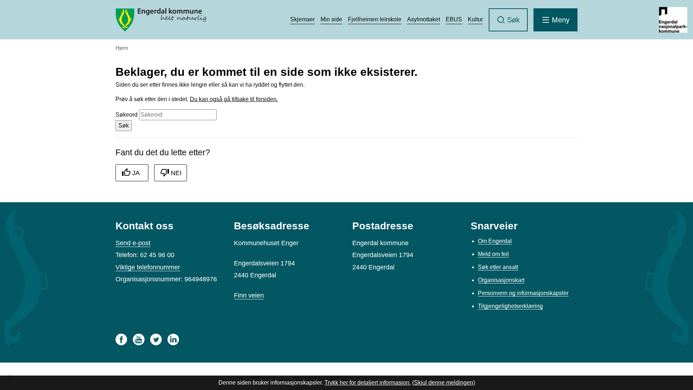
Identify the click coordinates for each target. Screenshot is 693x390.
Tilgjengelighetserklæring (510, 306)
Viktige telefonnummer (148, 267)
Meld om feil (493, 254)
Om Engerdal (495, 241)
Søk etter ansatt (498, 267)
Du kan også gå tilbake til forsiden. (234, 99)
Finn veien (249, 295)
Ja (136, 173)
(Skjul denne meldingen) (443, 383)
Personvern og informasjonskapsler (523, 293)
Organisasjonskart (501, 280)
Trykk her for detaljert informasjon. (367, 383)
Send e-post (133, 243)
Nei (176, 173)
